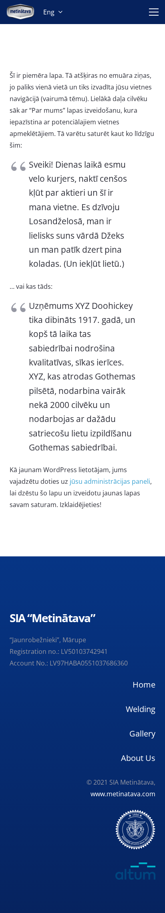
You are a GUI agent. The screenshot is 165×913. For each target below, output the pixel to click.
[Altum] (82, 871)
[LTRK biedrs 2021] (135, 830)
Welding (140, 709)
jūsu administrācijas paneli (110, 481)
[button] (52, 12)
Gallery (142, 733)
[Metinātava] (20, 12)
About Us (138, 758)
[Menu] (152, 12)
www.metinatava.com (123, 793)
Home (144, 684)
